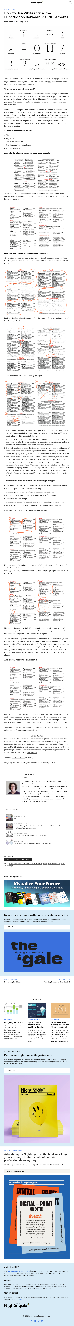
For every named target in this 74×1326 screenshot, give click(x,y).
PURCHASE (11, 1070)
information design (54, 863)
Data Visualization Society (19, 1271)
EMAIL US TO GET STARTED (15, 1171)
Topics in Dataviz (10, 9)
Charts (11, 863)
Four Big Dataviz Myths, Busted (57, 982)
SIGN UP (10, 927)
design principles (36, 863)
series (62, 863)
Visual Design (8, 865)
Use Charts (26, 859)
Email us (19, 1299)
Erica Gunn (8, 21)
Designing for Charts (12, 982)
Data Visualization (19, 863)
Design (8, 859)
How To (16, 859)
